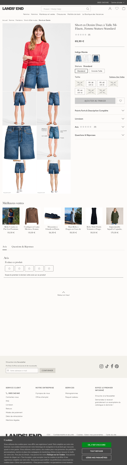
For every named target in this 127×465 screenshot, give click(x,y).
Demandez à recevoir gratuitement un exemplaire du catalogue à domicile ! (108, 402)
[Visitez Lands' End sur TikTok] (106, 367)
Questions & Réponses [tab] (22, 246)
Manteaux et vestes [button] (47, 14)
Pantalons (19, 20)
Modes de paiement (14, 412)
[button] (9, 268)
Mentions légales (12, 420)
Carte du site (111, 434)
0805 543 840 (103, 2)
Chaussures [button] (61, 14)
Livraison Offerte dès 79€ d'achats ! (63, 2)
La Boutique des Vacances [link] (93, 14)
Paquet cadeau (71, 397)
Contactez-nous (12, 397)
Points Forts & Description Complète (91, 110)
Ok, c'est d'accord (96, 445)
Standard (81, 71)
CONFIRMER (47, 370)
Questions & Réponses (85, 135)
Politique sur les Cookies (56, 455)
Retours (9, 408)
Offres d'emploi (42, 397)
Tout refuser (96, 451)
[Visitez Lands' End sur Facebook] (111, 367)
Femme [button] (26, 14)
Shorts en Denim (44, 20)
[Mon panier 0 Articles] (123, 8)
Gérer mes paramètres (96, 457)
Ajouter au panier (95, 100)
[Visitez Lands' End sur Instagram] (101, 367)
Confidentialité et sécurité (63, 434)
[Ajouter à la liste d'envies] (121, 101)
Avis (4, 246)
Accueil (5, 20)
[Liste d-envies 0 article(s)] (117, 8)
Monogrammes (71, 393)
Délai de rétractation (14, 416)
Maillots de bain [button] (73, 14)
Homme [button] (34, 14)
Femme (11, 20)
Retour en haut (64, 295)
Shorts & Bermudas (30, 20)
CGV (48, 434)
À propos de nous (43, 393)
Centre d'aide (116, 2)
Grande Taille (96, 71)
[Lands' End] (13, 8)
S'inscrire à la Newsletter (16, 362)
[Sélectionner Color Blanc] (87, 58)
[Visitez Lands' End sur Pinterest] (116, 367)
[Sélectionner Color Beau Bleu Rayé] (78, 58)
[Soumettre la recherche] (87, 8)
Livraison (79, 118)
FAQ (7, 401)
